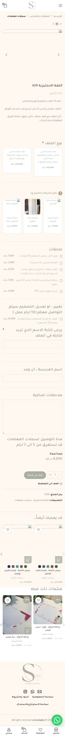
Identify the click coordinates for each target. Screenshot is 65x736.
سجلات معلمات (16, 16)
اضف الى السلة (35, 475)
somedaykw (38, 720)
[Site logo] (32, 5)
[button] (58, 620)
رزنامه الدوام (47, 634)
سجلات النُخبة (48, 578)
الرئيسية (58, 16)
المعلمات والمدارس (39, 16)
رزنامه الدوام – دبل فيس (17, 637)
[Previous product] (60, 24)
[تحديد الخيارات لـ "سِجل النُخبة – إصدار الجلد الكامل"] (58, 559)
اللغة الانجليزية (41, 500)
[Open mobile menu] (60, 5)
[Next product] (53, 24)
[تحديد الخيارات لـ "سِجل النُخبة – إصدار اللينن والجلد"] (28, 559)
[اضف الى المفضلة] (38, 530)
